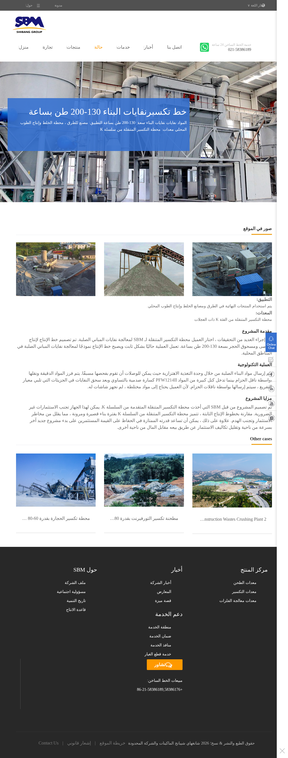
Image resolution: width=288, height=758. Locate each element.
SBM (29, 24)
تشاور (159, 664)
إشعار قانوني (79, 743)
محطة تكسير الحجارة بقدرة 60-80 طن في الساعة (53, 518)
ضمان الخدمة (160, 636)
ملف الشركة (75, 583)
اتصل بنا (174, 47)
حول (29, 5)
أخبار (148, 47)
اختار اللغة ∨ (256, 5)
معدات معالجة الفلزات (237, 601)
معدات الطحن (244, 583)
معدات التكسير (244, 592)
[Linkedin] (271, 390)
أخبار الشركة (160, 583)
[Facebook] (271, 375)
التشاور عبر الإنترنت (271, 341)
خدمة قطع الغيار (158, 654)
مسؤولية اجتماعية (71, 592)
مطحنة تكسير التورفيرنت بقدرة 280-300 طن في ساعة (141, 518)
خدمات (123, 47)
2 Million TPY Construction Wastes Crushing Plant (229, 519)
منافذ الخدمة (160, 645)
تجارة (48, 47)
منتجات (73, 47)
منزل (24, 47)
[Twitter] (271, 419)
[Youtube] (271, 404)
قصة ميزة (163, 601)
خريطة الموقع (112, 743)
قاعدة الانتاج (76, 610)
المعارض (164, 592)
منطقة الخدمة (159, 627)
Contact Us (48, 743)
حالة (98, 47)
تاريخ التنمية (76, 601)
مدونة (58, 5)
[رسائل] (271, 360)
